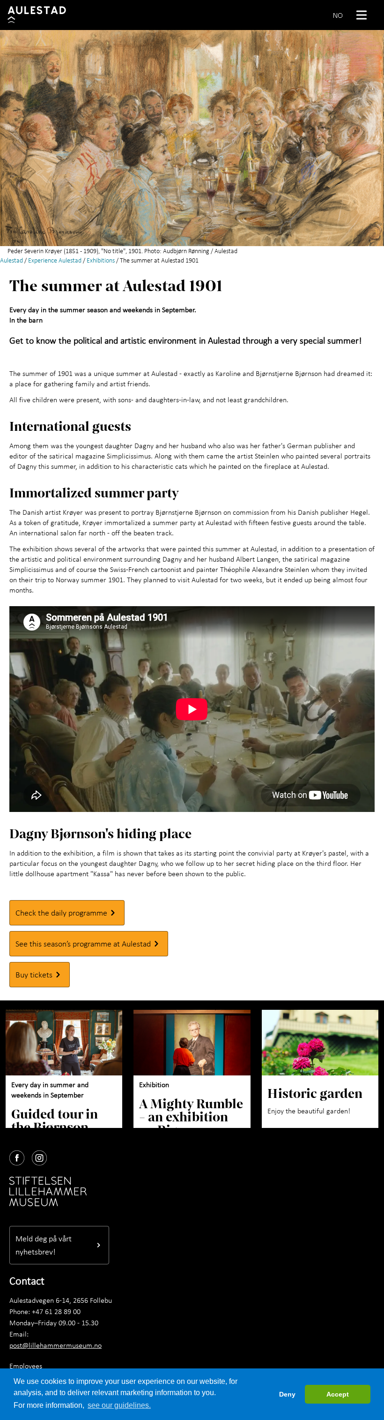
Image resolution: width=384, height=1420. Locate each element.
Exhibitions (101, 260)
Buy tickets (33, 974)
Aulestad (11, 260)
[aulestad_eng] (40, 15)
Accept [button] (337, 1394)
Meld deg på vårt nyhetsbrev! (43, 1245)
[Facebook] (20, 1156)
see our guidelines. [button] (119, 1405)
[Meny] (365, 15)
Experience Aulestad (54, 260)
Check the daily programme (61, 912)
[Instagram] (43, 1156)
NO (338, 15)
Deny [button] (287, 1394)
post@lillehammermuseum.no (55, 1345)
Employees (25, 1365)
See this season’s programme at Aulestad (83, 943)
